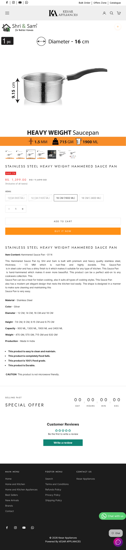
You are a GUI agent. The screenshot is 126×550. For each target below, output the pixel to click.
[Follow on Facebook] (7, 2)
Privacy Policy (52, 494)
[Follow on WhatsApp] (26, 2)
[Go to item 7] (72, 154)
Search (49, 478)
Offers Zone (100, 2)
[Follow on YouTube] (20, 2)
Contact (9, 511)
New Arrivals (12, 500)
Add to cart (63, 221)
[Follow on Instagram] (13, 2)
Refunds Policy (53, 489)
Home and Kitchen (15, 484)
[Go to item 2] (20, 154)
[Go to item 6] (62, 154)
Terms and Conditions (57, 484)
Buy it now (63, 231)
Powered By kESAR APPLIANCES (63, 541)
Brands (9, 505)
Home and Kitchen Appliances (21, 489)
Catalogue (115, 2)
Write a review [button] (63, 442)
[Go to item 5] (51, 154)
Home (8, 478)
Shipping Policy (53, 500)
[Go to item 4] (41, 154)
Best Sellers (11, 494)
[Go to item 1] (9, 154)
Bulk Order (84, 2)
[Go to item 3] (30, 154)
